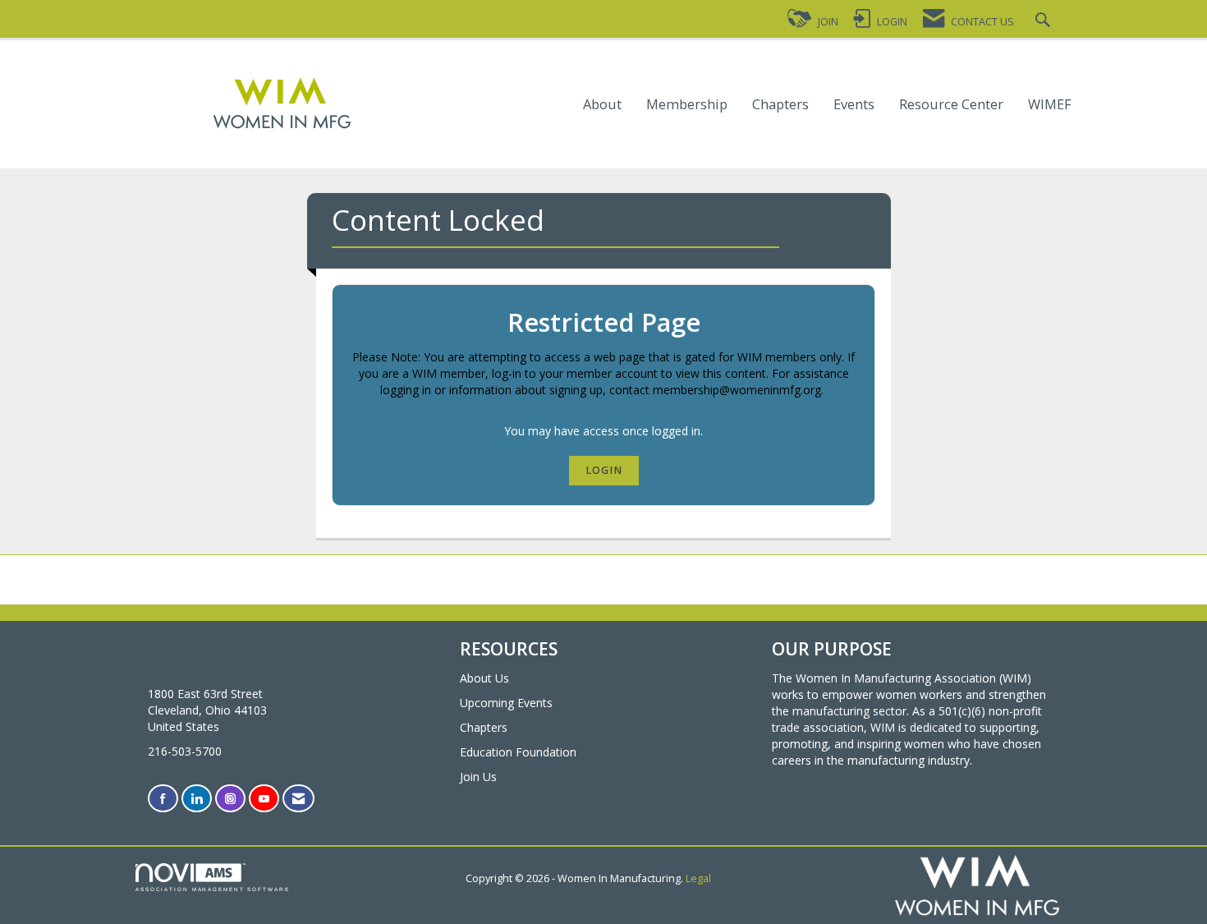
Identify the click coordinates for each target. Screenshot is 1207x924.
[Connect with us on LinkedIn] (196, 798)
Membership (686, 104)
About (602, 104)
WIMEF (1050, 104)
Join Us (478, 776)
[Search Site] (1045, 21)
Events (853, 104)
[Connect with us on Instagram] (230, 798)
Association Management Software (212, 889)
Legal (698, 878)
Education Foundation (518, 752)
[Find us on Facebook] (163, 798)
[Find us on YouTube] (264, 798)
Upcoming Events (506, 702)
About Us (484, 678)
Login (603, 470)
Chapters (780, 104)
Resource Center (951, 104)
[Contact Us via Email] (298, 798)
